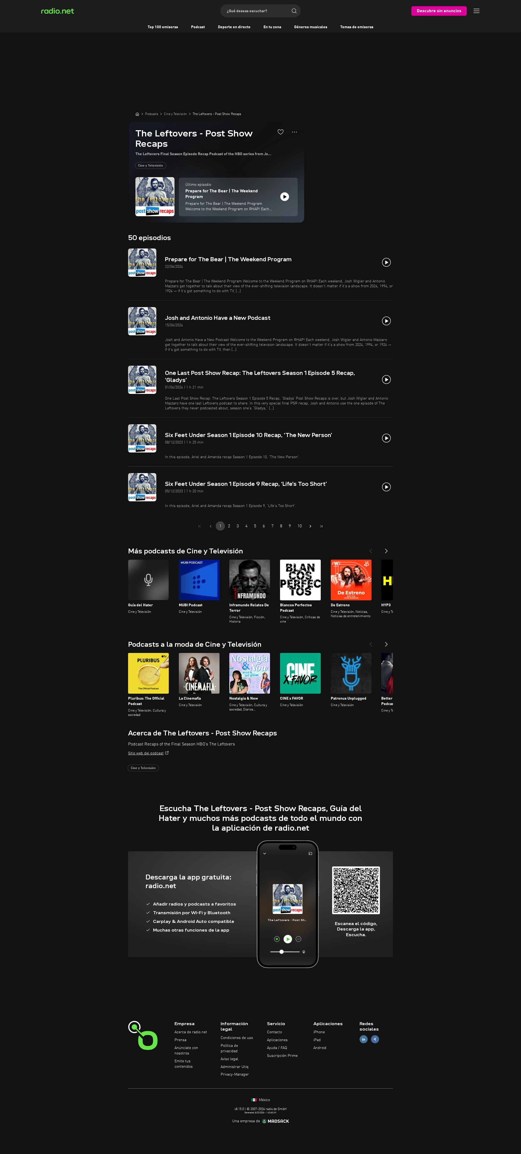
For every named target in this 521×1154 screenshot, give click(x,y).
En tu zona (272, 27)
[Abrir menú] (476, 11)
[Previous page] (210, 526)
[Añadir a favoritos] (280, 131)
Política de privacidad (229, 1048)
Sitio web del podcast (146, 753)
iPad (317, 1040)
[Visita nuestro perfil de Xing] (375, 1039)
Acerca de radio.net (190, 1032)
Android (319, 1048)
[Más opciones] (294, 132)
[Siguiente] (386, 548)
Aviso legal (229, 1059)
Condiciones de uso (237, 1038)
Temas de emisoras (356, 27)
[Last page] (321, 526)
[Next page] (310, 526)
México (264, 1100)
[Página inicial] (137, 114)
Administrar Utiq (235, 1067)
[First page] (199, 526)
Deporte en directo (234, 27)
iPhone (319, 1032)
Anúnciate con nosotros (186, 1050)
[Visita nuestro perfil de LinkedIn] (363, 1039)
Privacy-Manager (235, 1074)
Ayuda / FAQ (277, 1048)
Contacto (274, 1032)
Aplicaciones (277, 1040)
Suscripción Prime (282, 1056)
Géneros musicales (310, 27)
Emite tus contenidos (183, 1064)
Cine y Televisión (150, 165)
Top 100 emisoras (163, 27)
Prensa (180, 1040)
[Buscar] (294, 11)
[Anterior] (370, 548)
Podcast (198, 27)
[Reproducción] (284, 196)
